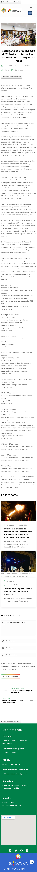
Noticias (6, 70)
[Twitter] (15, 850)
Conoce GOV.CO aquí (14, 868)
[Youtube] (21, 850)
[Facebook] (10, 850)
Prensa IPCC (8, 66)
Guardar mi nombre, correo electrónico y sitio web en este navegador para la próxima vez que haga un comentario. (18, 666)
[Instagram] (27, 850)
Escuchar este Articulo (11, 2)
